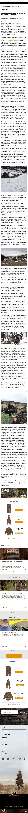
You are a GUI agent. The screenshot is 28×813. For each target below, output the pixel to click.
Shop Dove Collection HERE (14, 2)
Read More (4, 569)
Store (3, 751)
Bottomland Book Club (5, 571)
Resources (4, 748)
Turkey (12, 571)
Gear (5, 648)
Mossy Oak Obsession (9, 609)
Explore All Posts (14, 655)
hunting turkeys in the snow (13, 40)
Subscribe (22, 712)
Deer (2, 648)
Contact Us (4, 753)
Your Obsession (7, 6)
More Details (19, 533)
